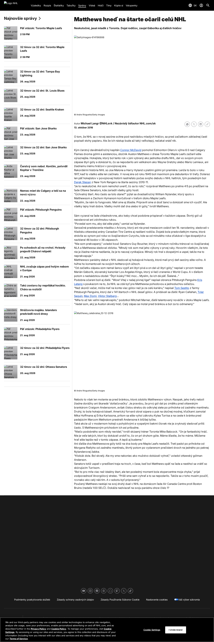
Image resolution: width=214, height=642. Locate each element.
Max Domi (90, 296)
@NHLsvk (105, 123)
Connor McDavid (130, 150)
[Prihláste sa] (201, 5)
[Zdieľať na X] (194, 124)
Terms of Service (19, 638)
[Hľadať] (208, 5)
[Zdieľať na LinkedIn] (200, 124)
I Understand (176, 629)
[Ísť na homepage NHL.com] (16, 5)
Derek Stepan (82, 182)
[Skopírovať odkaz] (207, 124)
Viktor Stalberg (107, 296)
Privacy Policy (38, 628)
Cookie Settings (151, 629)
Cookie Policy (58, 628)
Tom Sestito (181, 288)
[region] (107, 629)
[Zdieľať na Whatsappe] (187, 124)
